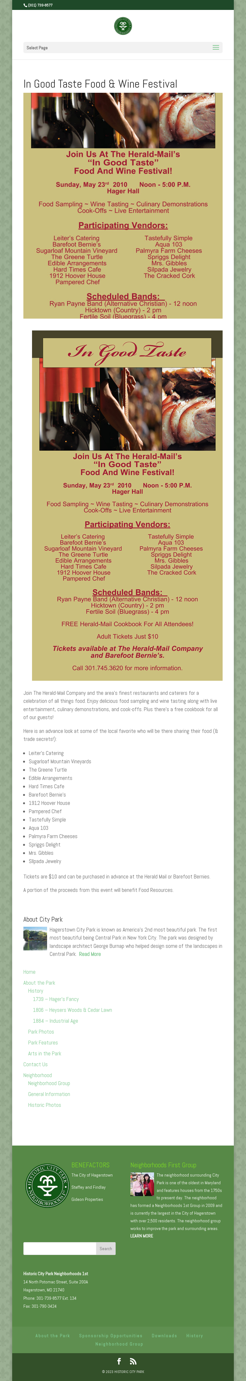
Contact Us (35, 1064)
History (35, 990)
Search (106, 1248)
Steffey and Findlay (88, 1187)
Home (29, 971)
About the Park (39, 982)
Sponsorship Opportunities (111, 1335)
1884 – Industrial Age (55, 1020)
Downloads (164, 1335)
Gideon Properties (87, 1199)
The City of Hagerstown (92, 1175)
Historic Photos (44, 1104)
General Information (49, 1094)
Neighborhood (37, 1075)
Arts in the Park (44, 1053)
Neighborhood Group (49, 1083)
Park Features (43, 1042)
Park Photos (41, 1031)
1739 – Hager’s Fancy (56, 999)
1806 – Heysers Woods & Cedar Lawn (72, 1009)
